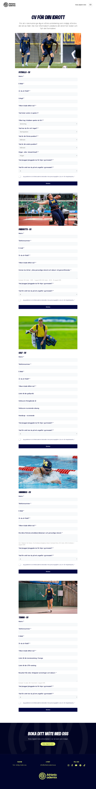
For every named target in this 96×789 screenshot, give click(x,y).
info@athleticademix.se (48, 765)
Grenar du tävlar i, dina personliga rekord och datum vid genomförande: (45, 270)
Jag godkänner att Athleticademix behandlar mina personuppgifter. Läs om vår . (49, 176)
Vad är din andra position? (28, 144)
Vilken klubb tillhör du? (27, 105)
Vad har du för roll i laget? (28, 128)
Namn (21, 76)
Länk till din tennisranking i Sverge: (31, 658)
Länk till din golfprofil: (26, 393)
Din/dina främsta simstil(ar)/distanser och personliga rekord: (41, 533)
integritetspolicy (69, 176)
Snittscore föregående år (27, 401)
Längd (21, 98)
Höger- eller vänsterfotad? (29, 152)
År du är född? (24, 91)
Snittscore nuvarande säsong (29, 408)
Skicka (48, 183)
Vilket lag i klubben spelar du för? (31, 120)
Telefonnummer (25, 241)
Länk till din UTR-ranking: (27, 665)
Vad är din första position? (28, 136)
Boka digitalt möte (80, 4)
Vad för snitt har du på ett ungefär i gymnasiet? (36, 167)
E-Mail (21, 83)
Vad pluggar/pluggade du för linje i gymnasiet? (36, 160)
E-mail (21, 248)
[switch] (20, 177)
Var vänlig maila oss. (20, 765)
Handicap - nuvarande (26, 415)
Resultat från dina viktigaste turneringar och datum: (37, 673)
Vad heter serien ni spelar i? (28, 113)
